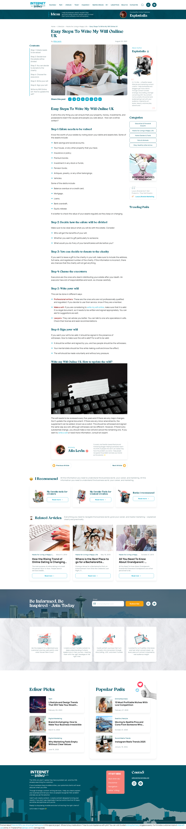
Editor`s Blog (113, 790)
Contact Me (134, 5)
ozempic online (27, 828)
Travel (76, 5)
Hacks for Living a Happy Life (143, 131)
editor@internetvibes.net (140, 778)
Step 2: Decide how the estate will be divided (38, 59)
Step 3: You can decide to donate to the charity (40, 68)
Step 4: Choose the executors (38, 75)
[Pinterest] (154, 5)
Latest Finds (115, 5)
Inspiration (85, 5)
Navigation (112, 786)
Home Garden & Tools (143, 135)
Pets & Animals (143, 140)
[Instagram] (148, 5)
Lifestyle (68, 5)
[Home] (37, 4)
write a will (63, 432)
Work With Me (114, 779)
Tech (60, 5)
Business (52, 5)
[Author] (87, 451)
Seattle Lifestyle (98, 5)
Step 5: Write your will (39, 81)
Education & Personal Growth (143, 124)
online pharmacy (132, 825)
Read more (56, 500)
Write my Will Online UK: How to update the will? (40, 91)
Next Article (117, 465)
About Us (124, 5)
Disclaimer (112, 782)
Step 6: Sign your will (39, 85)
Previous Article (62, 465)
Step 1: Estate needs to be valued (39, 51)
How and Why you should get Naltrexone (27, 825)
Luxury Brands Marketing (144, 196)
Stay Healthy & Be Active (143, 145)
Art (107, 5)
